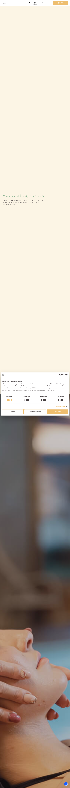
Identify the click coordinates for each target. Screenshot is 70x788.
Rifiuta (13, 411)
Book (60, 3)
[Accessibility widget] (66, 784)
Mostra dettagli (60, 406)
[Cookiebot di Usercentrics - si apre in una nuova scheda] (60, 375)
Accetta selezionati (35, 411)
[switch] (26, 400)
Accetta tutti (57, 411)
